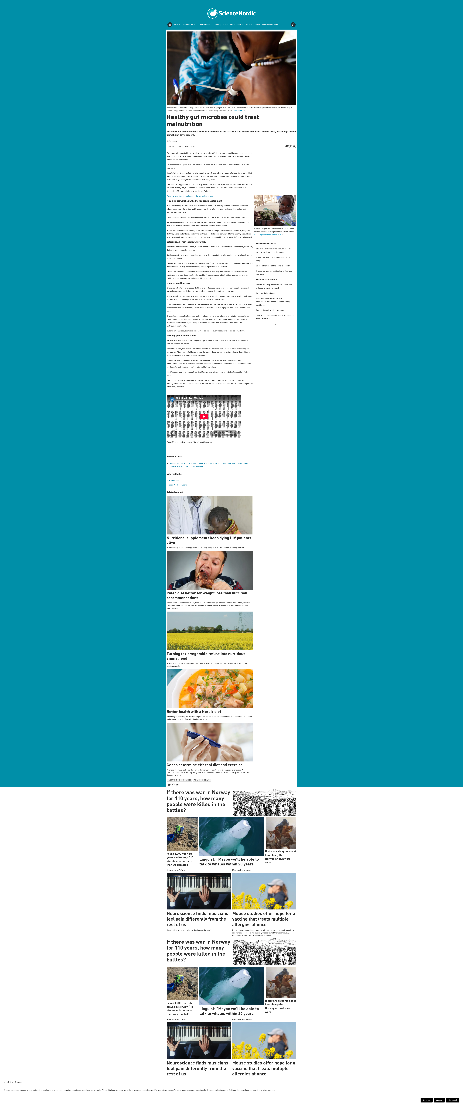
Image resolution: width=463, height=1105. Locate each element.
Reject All (453, 1100)
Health (177, 25)
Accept (439, 1100)
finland (197, 780)
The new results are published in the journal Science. (190, 196)
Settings (426, 1100)
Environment (204, 25)
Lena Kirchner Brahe (178, 485)
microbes (187, 780)
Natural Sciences (252, 25)
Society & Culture (189, 25)
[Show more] (275, 324)
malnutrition (174, 780)
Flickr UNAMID (238, 111)
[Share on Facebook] (287, 146)
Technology (216, 25)
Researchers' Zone (270, 25)
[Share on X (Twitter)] (290, 146)
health (207, 780)
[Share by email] (294, 146)
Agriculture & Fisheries (233, 25)
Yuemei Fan (174, 481)
